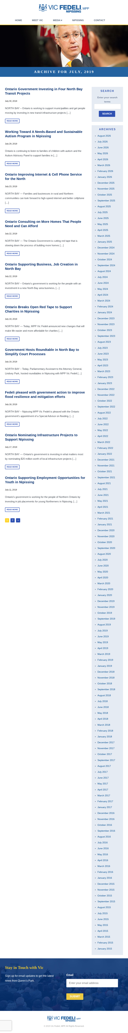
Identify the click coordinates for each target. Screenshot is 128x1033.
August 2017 (104, 766)
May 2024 (103, 289)
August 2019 (104, 624)
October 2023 (105, 330)
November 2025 (106, 188)
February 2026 (105, 171)
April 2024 (103, 294)
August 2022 (104, 412)
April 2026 (103, 159)
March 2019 (104, 654)
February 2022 (105, 448)
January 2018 (105, 736)
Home (18, 20)
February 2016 (105, 872)
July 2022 (103, 418)
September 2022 (106, 406)
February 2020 (105, 589)
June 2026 (103, 147)
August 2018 (104, 695)
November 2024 (106, 253)
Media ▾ (57, 20)
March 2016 (104, 866)
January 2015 (105, 948)
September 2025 (106, 200)
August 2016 (104, 836)
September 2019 (106, 618)
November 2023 (106, 324)
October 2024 (105, 259)
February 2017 (105, 801)
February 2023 (105, 377)
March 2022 (104, 442)
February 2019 (105, 660)
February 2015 (105, 942)
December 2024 (106, 247)
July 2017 (103, 772)
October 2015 (105, 895)
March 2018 (104, 724)
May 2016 (103, 854)
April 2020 (103, 577)
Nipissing (78, 20)
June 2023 (103, 353)
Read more (12, 121)
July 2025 (103, 212)
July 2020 (103, 559)
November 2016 (106, 819)
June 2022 (103, 424)
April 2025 (103, 230)
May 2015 (103, 925)
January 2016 (105, 877)
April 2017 (103, 789)
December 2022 (106, 389)
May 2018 (103, 713)
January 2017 (105, 807)
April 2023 (103, 365)
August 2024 (104, 271)
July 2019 (103, 630)
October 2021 (105, 471)
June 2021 (103, 495)
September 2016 (106, 830)
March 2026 (104, 165)
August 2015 (104, 907)
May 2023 (103, 359)
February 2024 (105, 306)
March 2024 (104, 300)
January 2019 (105, 666)
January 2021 (105, 524)
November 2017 (106, 748)
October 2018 (105, 683)
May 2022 (103, 430)
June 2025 (103, 218)
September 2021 (106, 477)
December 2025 (106, 182)
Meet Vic (37, 20)
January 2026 (105, 177)
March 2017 (104, 795)
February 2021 (105, 518)
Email (69, 975)
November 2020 (106, 536)
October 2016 (105, 825)
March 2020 (104, 583)
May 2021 (103, 501)
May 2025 (103, 224)
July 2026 (103, 141)
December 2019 (106, 601)
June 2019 (103, 636)
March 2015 (104, 936)
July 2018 (103, 701)
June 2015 (103, 919)
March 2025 (104, 236)
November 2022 (106, 395)
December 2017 (106, 742)
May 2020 (103, 571)
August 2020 (104, 554)
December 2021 (106, 459)
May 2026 (103, 153)
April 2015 (103, 931)
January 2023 (105, 383)
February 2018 (105, 730)
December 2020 (106, 530)
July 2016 (103, 842)
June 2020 (103, 565)
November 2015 (106, 889)
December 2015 (106, 884)
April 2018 (103, 718)
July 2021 (103, 489)
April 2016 (103, 860)
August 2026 (104, 135)
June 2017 (103, 777)
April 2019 (103, 648)
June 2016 (103, 848)
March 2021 (104, 512)
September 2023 (106, 336)
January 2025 (105, 241)
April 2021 (103, 507)
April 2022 (103, 436)
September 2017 (106, 760)
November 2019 (106, 607)
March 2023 (104, 371)
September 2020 (106, 548)
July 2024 (103, 277)
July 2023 (103, 348)
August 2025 (104, 206)
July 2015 (103, 913)
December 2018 (106, 671)
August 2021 (104, 483)
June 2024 (103, 283)
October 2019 (105, 612)
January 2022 (105, 453)
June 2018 (103, 707)
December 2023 (106, 318)
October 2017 (105, 754)
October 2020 (105, 542)
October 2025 (105, 194)
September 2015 (106, 901)
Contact (99, 20)
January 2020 (105, 595)
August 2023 (104, 341)
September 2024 (106, 265)
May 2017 (103, 783)
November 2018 (106, 677)
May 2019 (103, 642)
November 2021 (106, 465)
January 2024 (105, 312)
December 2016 (106, 813)
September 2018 (106, 689)
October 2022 (105, 400)
